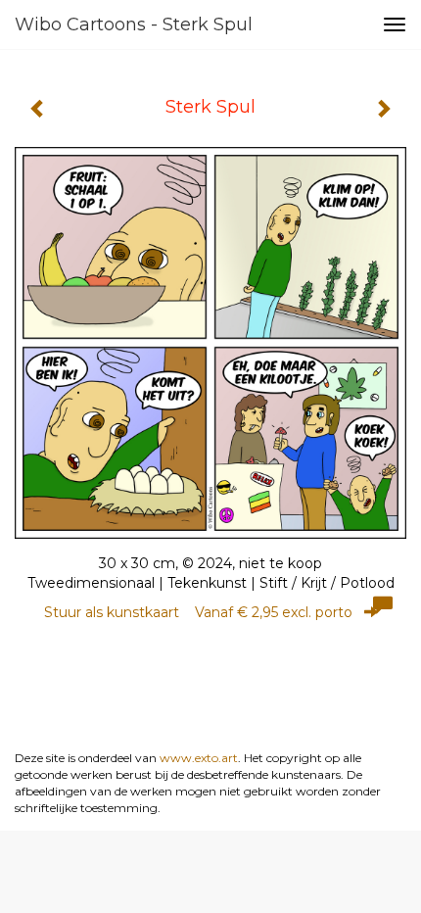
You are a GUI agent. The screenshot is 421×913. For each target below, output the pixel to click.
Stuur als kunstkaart (198, 612)
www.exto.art (199, 757)
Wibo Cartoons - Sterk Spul (134, 24)
